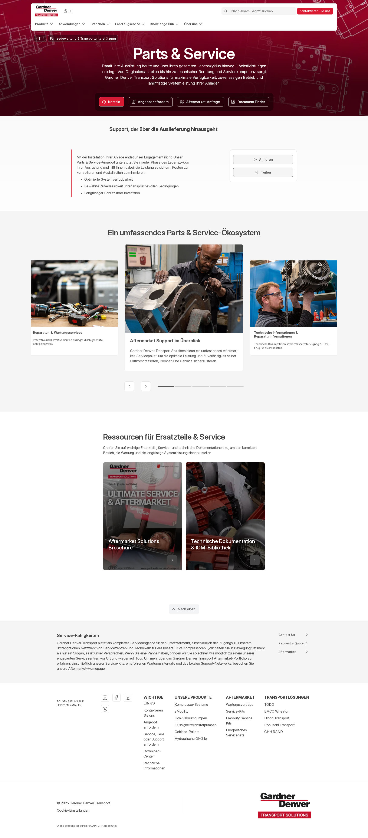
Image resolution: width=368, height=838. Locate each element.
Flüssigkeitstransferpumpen (196, 725)
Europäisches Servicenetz (236, 732)
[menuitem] (44, 24)
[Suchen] (225, 11)
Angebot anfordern (151, 724)
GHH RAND (273, 732)
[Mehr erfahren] (172, 560)
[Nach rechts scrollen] (146, 386)
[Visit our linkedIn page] (105, 698)
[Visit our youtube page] (128, 698)
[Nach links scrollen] (129, 386)
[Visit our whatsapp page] (105, 709)
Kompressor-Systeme (191, 704)
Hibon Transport (276, 718)
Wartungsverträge (239, 704)
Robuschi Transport (279, 725)
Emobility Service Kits (239, 720)
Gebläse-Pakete (187, 732)
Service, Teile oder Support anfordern (154, 739)
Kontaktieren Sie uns (153, 712)
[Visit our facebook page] (116, 698)
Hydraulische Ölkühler (191, 738)
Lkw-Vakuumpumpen (191, 718)
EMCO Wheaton (276, 711)
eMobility (181, 711)
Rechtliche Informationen (154, 765)
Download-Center (152, 753)
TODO (269, 704)
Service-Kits (235, 711)
